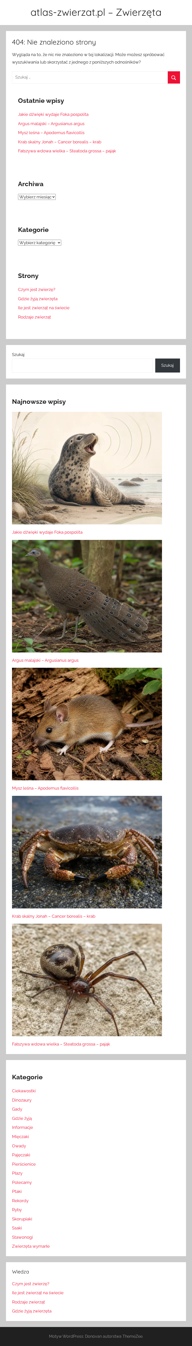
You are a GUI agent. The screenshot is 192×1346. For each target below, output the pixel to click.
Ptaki (17, 1191)
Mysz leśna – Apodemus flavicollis (51, 132)
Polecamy (22, 1182)
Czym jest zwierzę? (36, 289)
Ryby (17, 1209)
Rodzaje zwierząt (34, 316)
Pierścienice (24, 1164)
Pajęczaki (21, 1154)
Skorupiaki (22, 1218)
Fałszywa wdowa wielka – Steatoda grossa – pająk (67, 150)
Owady (19, 1145)
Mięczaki (20, 1136)
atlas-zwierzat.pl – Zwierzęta (96, 12)
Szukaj (18, 354)
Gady (17, 1109)
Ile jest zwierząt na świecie (44, 307)
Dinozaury (22, 1100)
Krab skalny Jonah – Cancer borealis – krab (59, 141)
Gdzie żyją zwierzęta (38, 298)
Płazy (17, 1173)
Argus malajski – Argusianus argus (51, 123)
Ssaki (17, 1227)
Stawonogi (22, 1237)
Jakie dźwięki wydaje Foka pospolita (53, 114)
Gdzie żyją (22, 1118)
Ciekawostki (24, 1090)
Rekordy (20, 1200)
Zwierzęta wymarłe (31, 1246)
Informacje (22, 1127)
